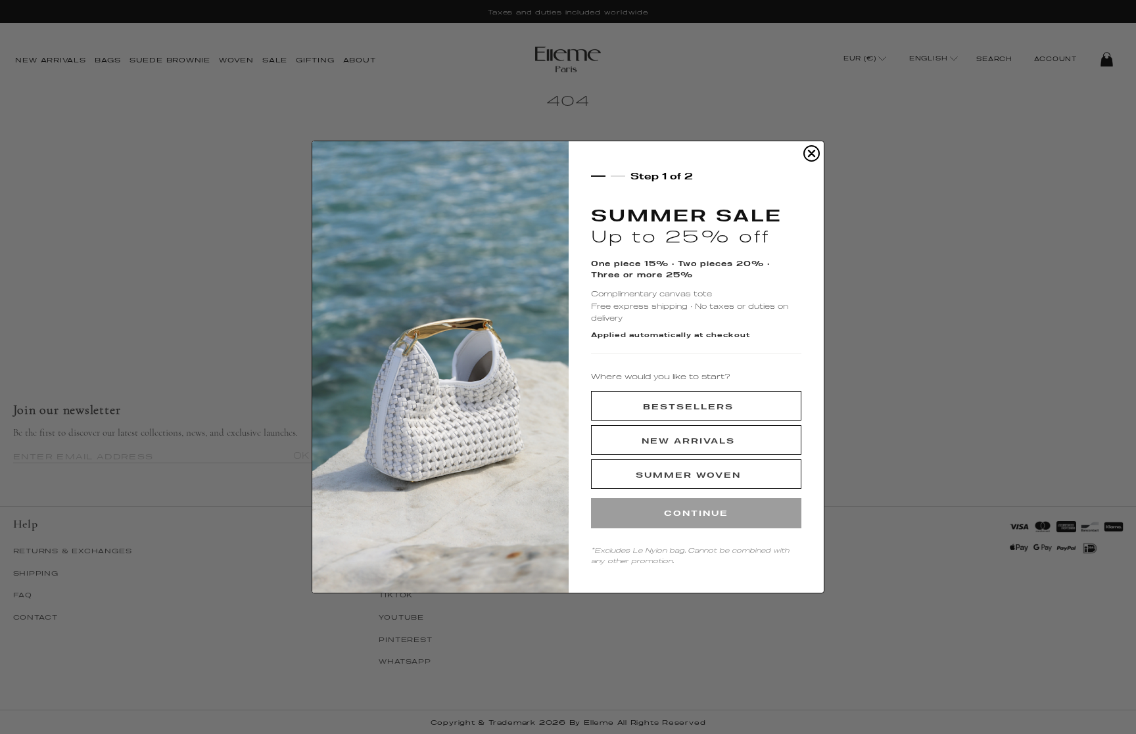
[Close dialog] (811, 153)
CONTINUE (696, 513)
